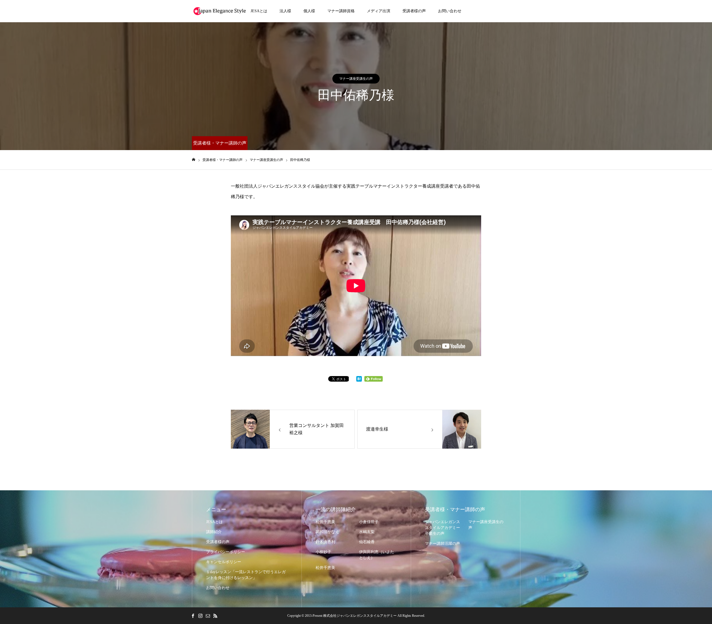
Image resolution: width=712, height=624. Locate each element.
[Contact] (208, 615)
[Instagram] (200, 615)
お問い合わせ (449, 11)
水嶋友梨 (367, 532)
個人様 (309, 11)
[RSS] (215, 615)
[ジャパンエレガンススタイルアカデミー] (220, 11)
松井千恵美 (325, 522)
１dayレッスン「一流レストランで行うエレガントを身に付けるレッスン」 (246, 575)
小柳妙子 (323, 552)
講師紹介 (214, 532)
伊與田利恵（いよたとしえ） (376, 555)
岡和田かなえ (327, 532)
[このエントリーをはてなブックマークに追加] (359, 380)
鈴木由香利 (325, 542)
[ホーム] (193, 159)
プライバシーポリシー (225, 552)
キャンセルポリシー (223, 562)
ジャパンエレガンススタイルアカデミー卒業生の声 (442, 528)
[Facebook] (193, 615)
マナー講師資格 (341, 11)
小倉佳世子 (369, 522)
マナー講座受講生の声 (356, 79)
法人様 (285, 11)
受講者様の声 (414, 11)
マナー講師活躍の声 (442, 543)
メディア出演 (378, 11)
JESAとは (259, 11)
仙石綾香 (367, 542)
